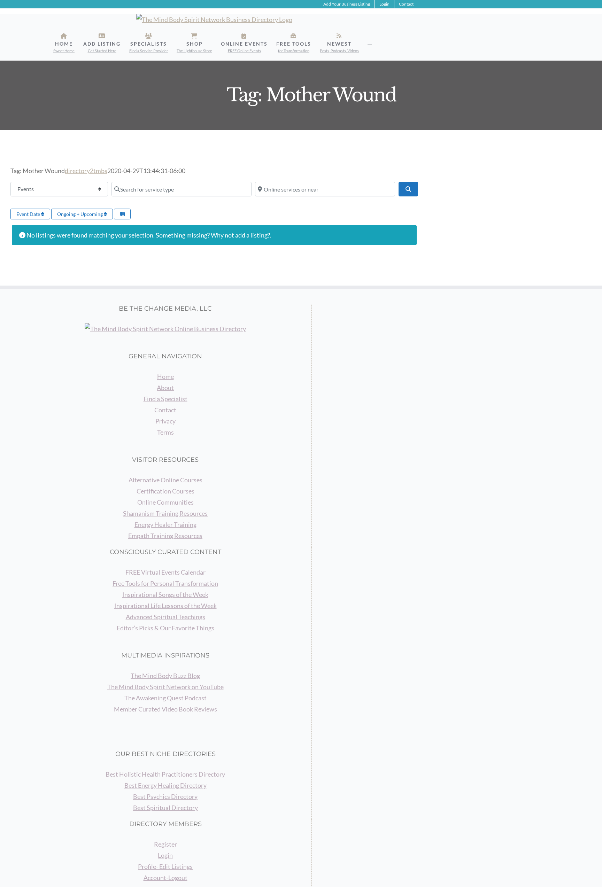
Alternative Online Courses (165, 480)
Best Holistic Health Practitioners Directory (165, 774)
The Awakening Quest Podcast (165, 698)
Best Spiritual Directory (165, 807)
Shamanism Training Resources (165, 513)
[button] (370, 42)
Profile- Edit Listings (165, 866)
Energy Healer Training (165, 524)
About (165, 387)
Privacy (165, 421)
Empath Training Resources (165, 535)
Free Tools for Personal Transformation (165, 583)
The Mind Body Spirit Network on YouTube (165, 687)
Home (165, 376)
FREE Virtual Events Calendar (165, 572)
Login (165, 855)
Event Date (28, 214)
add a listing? (252, 235)
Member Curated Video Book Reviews (165, 709)
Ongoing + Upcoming (80, 214)
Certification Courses (165, 491)
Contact (165, 410)
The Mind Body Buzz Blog (165, 675)
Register (165, 844)
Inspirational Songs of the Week (165, 594)
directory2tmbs (86, 170)
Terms (165, 432)
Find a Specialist (165, 399)
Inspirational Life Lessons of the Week (165, 605)
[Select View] (122, 214)
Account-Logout (165, 877)
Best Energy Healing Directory (165, 785)
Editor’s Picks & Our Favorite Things (165, 628)
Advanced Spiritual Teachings (165, 617)
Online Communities (165, 502)
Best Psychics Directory (165, 796)
